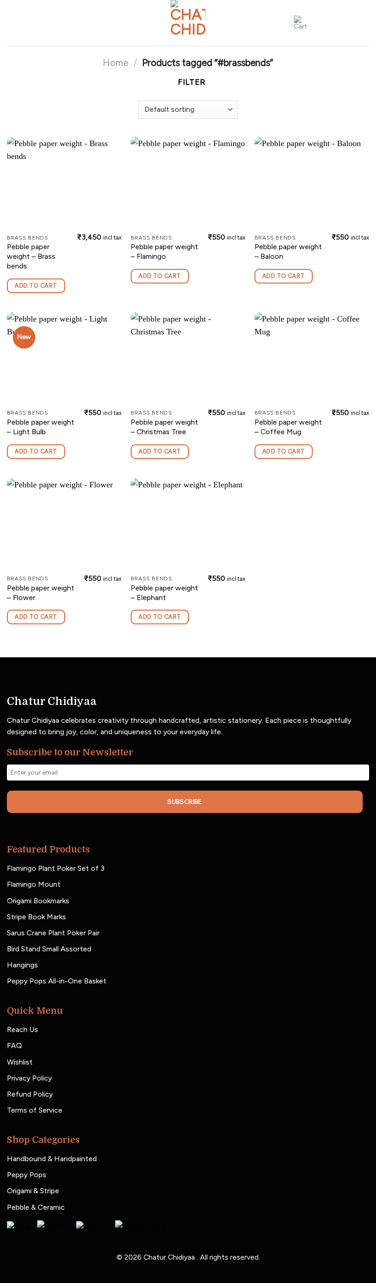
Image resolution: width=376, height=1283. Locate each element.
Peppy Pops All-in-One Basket (56, 981)
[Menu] (75, 23)
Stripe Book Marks (36, 916)
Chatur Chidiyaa (170, 1257)
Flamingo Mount (34, 884)
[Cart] (301, 23)
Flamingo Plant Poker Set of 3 (56, 868)
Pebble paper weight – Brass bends (31, 256)
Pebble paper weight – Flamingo (164, 251)
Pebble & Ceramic (36, 1207)
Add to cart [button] (36, 285)
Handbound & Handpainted (52, 1158)
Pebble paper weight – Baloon (288, 251)
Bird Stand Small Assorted (49, 949)
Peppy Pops (26, 1174)
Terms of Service (34, 1110)
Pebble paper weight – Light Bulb (40, 427)
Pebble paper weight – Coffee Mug (288, 427)
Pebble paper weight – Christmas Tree (164, 427)
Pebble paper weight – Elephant (164, 593)
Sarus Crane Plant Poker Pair (53, 932)
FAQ (14, 1045)
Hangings (22, 965)
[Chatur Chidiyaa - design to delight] (188, 23)
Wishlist (20, 1062)
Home (115, 62)
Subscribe (184, 802)
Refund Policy (30, 1094)
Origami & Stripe (33, 1190)
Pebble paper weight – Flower (40, 593)
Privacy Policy (29, 1078)
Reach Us (22, 1029)
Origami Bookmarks (38, 900)
